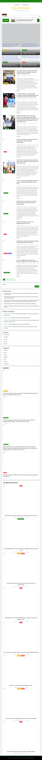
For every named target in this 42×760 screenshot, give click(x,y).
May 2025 (5, 343)
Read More (18, 90)
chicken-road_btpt (7, 317)
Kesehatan (6, 172)
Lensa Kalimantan (21, 8)
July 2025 (5, 339)
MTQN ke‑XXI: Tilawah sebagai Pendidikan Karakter (21, 317)
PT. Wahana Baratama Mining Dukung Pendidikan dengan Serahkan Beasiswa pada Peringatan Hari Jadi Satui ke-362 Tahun (27, 95)
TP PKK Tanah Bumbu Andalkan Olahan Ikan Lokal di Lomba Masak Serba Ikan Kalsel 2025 (27, 182)
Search (4, 284)
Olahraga (5, 354)
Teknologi (9, 253)
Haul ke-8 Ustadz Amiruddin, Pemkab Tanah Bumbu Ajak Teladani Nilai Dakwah (21, 652)
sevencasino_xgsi (7, 313)
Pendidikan (25, 50)
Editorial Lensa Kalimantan (22, 75)
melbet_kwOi (6, 320)
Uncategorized (7, 272)
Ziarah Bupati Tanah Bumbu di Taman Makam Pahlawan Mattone (21, 751)
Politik (24, 62)
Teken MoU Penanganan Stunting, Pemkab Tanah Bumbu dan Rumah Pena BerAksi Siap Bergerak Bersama (28, 161)
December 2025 (6, 334)
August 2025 (6, 336)
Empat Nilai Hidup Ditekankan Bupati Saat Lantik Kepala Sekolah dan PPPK (21, 515)
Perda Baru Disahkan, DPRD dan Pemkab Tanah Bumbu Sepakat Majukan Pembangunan (29, 66)
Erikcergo (5, 324)
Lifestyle (5, 50)
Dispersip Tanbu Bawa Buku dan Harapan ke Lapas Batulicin (19, 324)
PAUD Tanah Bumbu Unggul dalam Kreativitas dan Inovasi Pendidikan (21, 718)
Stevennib (5, 326)
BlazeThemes (31, 757)
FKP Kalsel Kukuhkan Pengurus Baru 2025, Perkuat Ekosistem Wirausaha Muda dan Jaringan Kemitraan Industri (24, 20)
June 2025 (5, 341)
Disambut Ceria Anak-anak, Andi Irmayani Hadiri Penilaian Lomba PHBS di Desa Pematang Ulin (27, 203)
